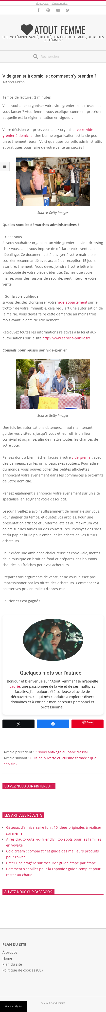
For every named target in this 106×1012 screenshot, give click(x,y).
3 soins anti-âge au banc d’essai (61, 752)
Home (7, 958)
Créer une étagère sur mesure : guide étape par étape (51, 863)
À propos (42, 3)
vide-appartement (72, 302)
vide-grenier (82, 457)
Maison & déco (14, 82)
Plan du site (60, 3)
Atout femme (60, 29)
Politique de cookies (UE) (22, 970)
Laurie (15, 686)
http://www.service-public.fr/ (66, 338)
